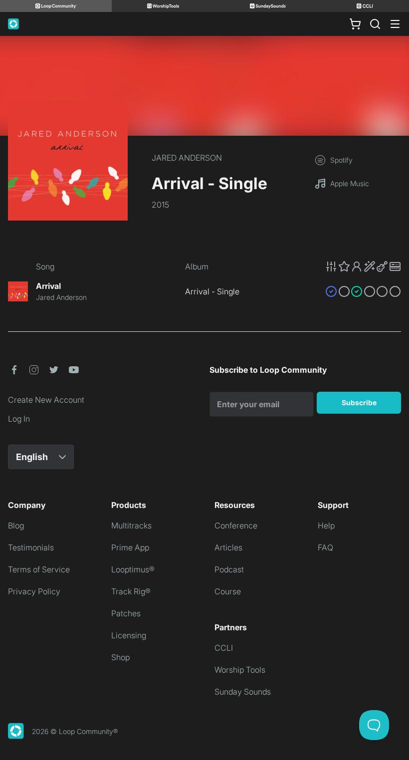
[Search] (375, 24)
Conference (235, 525)
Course (227, 591)
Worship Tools (239, 670)
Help (326, 525)
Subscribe (359, 402)
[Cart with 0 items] (355, 24)
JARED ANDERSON (187, 158)
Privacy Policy (34, 591)
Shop (120, 657)
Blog (16, 525)
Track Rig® (131, 591)
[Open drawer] (395, 24)
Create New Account (46, 400)
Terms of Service (39, 569)
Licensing (128, 635)
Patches (126, 613)
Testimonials (31, 547)
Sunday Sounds (242, 692)
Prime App (130, 547)
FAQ (325, 547)
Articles (228, 547)
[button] (363, 266)
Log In (19, 419)
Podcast (229, 569)
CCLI (223, 648)
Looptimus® (133, 569)
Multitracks (131, 525)
